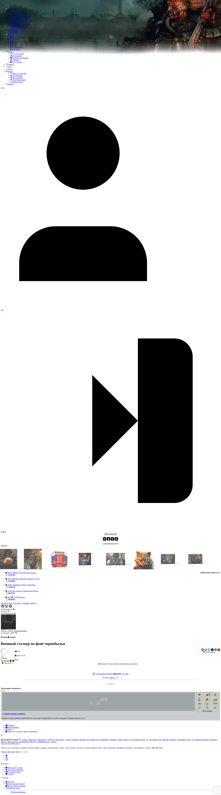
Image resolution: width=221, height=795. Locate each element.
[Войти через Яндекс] (112, 539)
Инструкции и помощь (16, 786)
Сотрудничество (14, 772)
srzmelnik (112, 740)
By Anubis (24, 752)
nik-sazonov (60, 740)
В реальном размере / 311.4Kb (112, 674)
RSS (17, 752)
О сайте (10, 774)
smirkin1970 (94, 740)
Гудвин (68, 740)
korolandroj (213, 740)
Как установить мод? (16, 784)
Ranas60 (172, 740)
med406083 (104, 740)
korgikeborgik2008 (201, 740)
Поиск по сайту (13, 788)
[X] (212, 649)
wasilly (119, 740)
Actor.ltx (10, 782)
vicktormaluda (23, 742)
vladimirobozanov (20, 631)
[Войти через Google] (116, 539)
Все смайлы (207, 711)
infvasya (126, 740)
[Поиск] (2, 5)
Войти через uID (110, 534)
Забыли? (4, 546)
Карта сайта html (8, 752)
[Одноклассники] (205, 649)
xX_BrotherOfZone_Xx (139, 740)
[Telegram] (209, 649)
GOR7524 (51, 740)
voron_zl (189, 740)
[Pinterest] (218, 649)
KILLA (4, 742)
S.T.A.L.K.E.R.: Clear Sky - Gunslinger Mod (18, 603)
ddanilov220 (84, 740)
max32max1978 (155, 740)
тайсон (53, 742)
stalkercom (32, 740)
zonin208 (165, 740)
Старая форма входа (110, 543)
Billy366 (33, 742)
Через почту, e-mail (14, 768)
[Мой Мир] (215, 649)
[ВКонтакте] (202, 649)
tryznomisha (181, 740)
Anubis (24, 740)
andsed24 (75, 740)
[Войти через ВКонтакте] (104, 539)
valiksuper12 (41, 740)
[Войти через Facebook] (108, 539)
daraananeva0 (12, 742)
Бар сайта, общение (15, 770)
